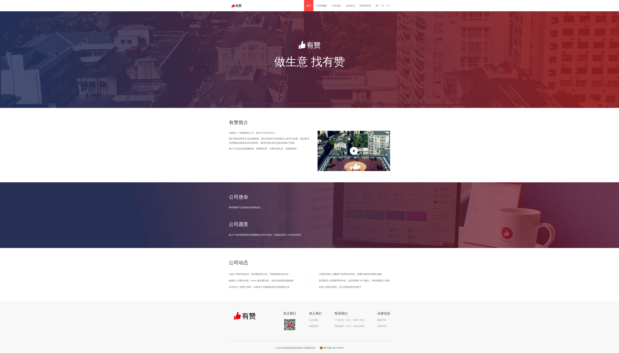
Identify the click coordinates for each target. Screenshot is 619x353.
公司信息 (336, 5)
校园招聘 (313, 326)
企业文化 (350, 5)
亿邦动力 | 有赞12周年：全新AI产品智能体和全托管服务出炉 (259, 287)
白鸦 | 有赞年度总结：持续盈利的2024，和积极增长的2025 (259, 274)
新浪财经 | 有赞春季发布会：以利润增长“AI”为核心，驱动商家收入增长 (354, 280)
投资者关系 (365, 5)
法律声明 (381, 326)
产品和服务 (321, 5)
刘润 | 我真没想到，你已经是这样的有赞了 (340, 287)
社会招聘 (313, 320)
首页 (308, 5)
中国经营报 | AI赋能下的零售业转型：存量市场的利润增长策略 (350, 274)
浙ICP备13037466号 (333, 348)
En (388, 5)
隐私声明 (381, 320)
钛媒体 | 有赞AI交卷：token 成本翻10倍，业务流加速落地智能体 (261, 280)
